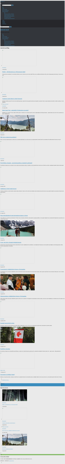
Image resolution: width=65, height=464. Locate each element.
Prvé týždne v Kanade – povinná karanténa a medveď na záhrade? (16, 163)
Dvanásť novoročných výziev (7, 323)
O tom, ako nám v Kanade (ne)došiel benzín (10, 242)
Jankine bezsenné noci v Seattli (9, 15)
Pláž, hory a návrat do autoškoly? (8, 137)
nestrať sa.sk (2, 1)
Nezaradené (4, 67)
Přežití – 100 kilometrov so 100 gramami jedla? (13, 72)
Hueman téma (11, 460)
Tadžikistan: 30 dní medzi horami (8, 189)
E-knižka (3, 22)
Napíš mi (3, 21)
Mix (2, 7)
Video (3, 8)
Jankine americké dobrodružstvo (9, 16)
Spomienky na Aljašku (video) (7, 374)
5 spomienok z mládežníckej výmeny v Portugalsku (12, 269)
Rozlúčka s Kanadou (5, 349)
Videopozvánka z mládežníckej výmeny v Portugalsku (13, 296)
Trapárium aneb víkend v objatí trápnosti (12, 99)
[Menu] (0, 3)
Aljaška (1, 370)
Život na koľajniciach (5, 10)
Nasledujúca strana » (5, 380)
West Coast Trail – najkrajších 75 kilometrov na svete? (15, 110)
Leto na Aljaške (4, 9)
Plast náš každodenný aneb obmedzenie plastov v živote (14, 215)
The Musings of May (7, 17)
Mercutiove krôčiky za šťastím (9, 13)
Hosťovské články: (5, 11)
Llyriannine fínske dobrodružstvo (9, 18)
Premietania (4, 23)
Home (3, 20)
